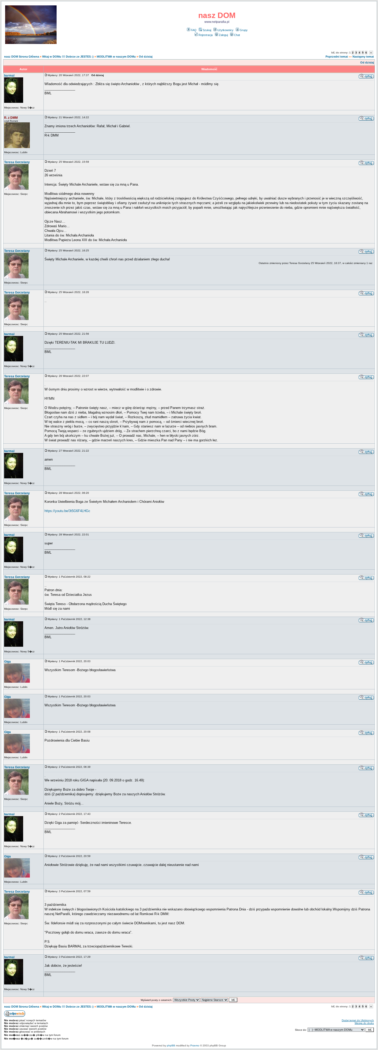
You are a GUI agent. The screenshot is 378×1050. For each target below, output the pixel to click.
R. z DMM (11, 118)
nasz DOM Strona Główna (21, 56)
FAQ (193, 30)
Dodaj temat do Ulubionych (358, 1020)
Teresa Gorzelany (17, 162)
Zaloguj (223, 34)
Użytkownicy (225, 30)
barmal (9, 75)
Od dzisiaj (145, 56)
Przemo (194, 1045)
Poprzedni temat (337, 56)
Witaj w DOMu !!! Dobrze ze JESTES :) (68, 56)
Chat (237, 34)
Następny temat (363, 56)
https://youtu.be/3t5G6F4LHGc (67, 511)
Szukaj (207, 30)
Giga (7, 661)
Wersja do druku (364, 1023)
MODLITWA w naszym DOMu (116, 56)
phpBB (171, 1045)
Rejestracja (206, 34)
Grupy (244, 30)
